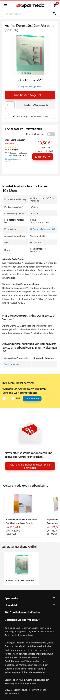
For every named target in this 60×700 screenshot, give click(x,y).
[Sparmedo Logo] (30, 5)
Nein (18, 398)
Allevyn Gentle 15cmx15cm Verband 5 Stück (22, 519)
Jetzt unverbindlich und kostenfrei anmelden (30, 466)
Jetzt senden (32, 398)
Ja (8, 398)
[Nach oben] (55, 692)
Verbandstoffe (11, 364)
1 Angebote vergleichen (30, 86)
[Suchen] (53, 14)
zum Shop (40, 156)
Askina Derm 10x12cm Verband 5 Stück (21, 580)
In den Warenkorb (36, 105)
